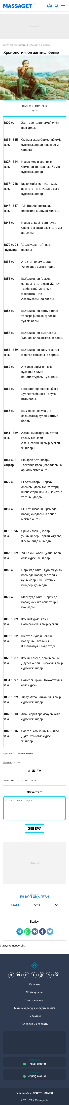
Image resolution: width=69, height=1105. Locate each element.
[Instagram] (41, 975)
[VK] (26, 975)
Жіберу (34, 828)
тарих (33, 781)
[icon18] (34, 967)
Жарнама (34, 984)
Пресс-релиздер (34, 1000)
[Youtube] (18, 975)
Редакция (34, 1016)
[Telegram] (48, 975)
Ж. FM (36, 771)
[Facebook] (33, 975)
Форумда (7, 762)
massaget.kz (22, 781)
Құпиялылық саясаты (34, 1023)
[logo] (18, 5)
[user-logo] (49, 7)
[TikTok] (11, 975)
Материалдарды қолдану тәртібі (34, 1008)
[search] (56, 5)
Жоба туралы (34, 992)
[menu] (63, 5)
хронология (8, 781)
